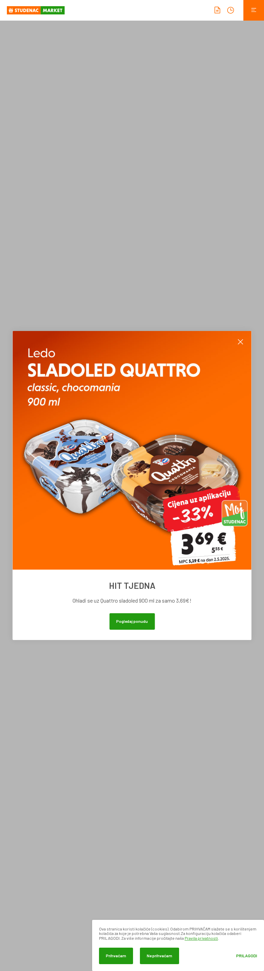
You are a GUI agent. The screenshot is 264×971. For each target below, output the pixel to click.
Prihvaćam (116, 955)
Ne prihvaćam (159, 955)
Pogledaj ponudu (132, 621)
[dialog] (178, 945)
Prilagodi (246, 955)
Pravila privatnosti (201, 938)
